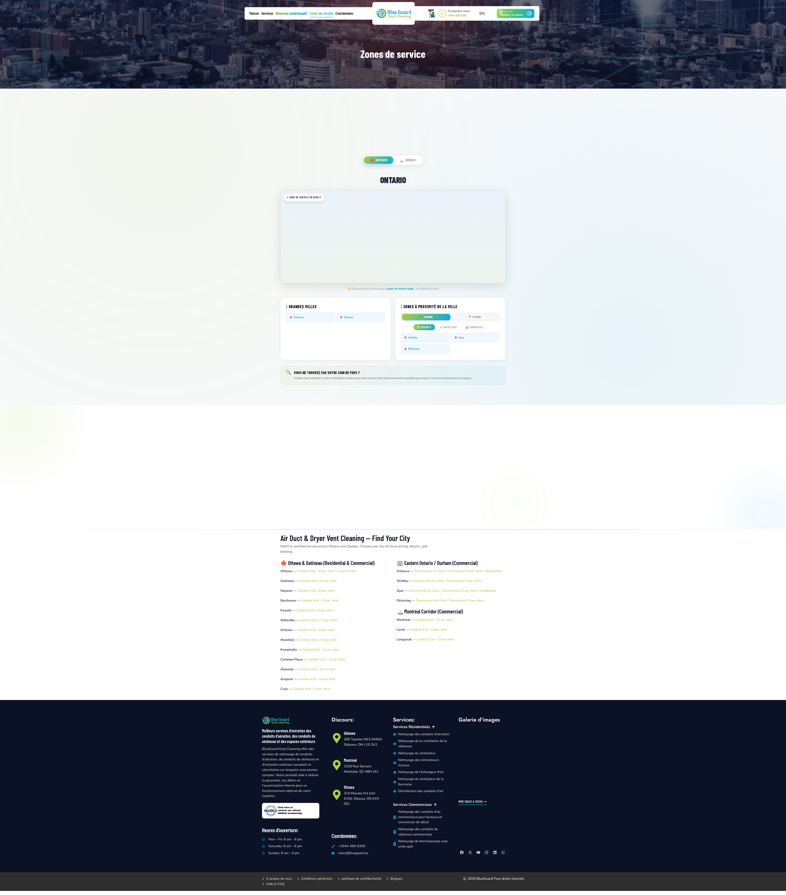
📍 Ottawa (474, 317)
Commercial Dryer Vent (465, 571)
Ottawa (348, 317)
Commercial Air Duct (429, 571)
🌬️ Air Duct (424, 327)
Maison (254, 13)
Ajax (461, 337)
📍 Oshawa (426, 317)
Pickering (413, 349)
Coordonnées (344, 13)
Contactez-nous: (459, 11)
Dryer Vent (326, 571)
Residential (493, 571)
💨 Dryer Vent (448, 327)
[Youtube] (478, 852)
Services (267, 13)
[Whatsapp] (503, 852)
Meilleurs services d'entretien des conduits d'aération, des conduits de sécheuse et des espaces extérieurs (288, 736)
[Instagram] (486, 852)
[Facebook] (461, 852)
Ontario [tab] (378, 160)
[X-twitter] (470, 852)
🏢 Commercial (474, 327)
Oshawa (299, 317)
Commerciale (347, 571)
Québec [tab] (408, 160)
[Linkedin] (495, 852)
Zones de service (321, 13)
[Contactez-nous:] (442, 13)
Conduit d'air (306, 571)
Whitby (413, 337)
